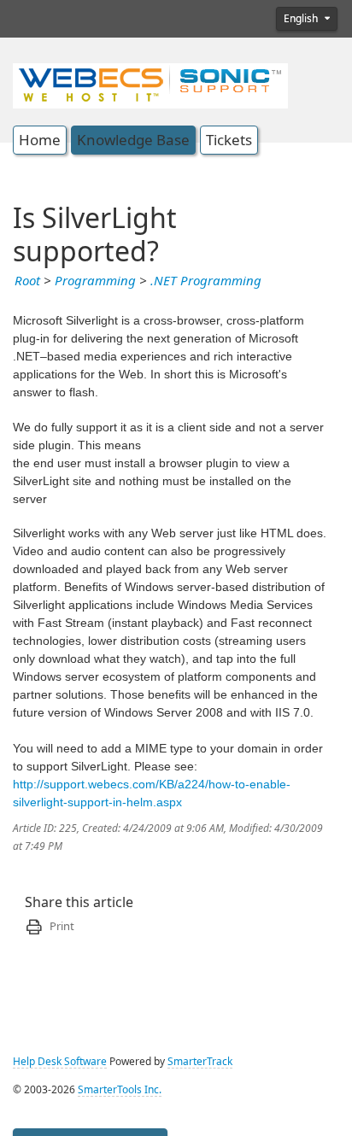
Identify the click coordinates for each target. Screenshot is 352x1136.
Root (27, 281)
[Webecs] (150, 84)
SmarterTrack (199, 1062)
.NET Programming (205, 281)
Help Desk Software (60, 1062)
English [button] (302, 19)
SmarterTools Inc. (119, 1090)
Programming (95, 281)
